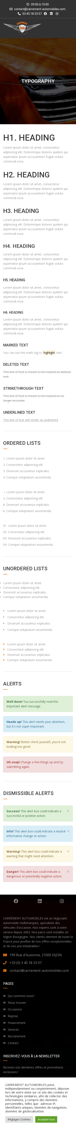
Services (13, 1029)
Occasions (15, 1009)
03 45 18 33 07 (32, 13)
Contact (13, 1043)
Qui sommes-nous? (21, 996)
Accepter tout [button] (46, 1119)
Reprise (13, 1016)
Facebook (16, 901)
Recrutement (17, 1036)
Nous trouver (17, 1003)
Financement (17, 1023)
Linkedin (40, 901)
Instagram (62, 901)
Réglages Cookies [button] (19, 1119)
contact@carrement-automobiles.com (39, 9)
